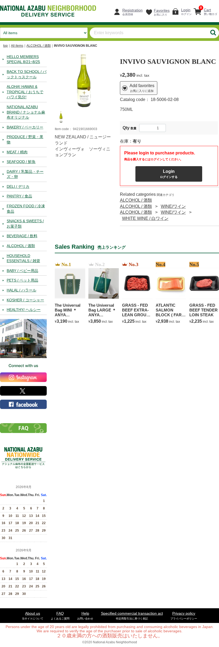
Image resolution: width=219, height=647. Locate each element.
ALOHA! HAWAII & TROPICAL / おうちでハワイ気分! (25, 91)
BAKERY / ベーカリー (25, 127)
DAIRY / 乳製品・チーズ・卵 (25, 174)
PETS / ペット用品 (22, 280)
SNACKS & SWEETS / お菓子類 (25, 223)
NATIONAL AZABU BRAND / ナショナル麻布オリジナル (26, 111)
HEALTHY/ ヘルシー (24, 309)
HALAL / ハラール (21, 290)
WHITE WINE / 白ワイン (145, 218)
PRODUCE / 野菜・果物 (25, 139)
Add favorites (142, 87)
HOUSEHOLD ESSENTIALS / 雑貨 (23, 258)
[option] (83, 80)
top (5, 46)
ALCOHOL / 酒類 (38, 46)
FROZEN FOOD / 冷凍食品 (26, 208)
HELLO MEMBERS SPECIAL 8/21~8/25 (23, 59)
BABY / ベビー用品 (22, 270)
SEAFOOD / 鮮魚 (21, 161)
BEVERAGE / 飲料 (22, 236)
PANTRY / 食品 (19, 196)
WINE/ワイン (173, 206)
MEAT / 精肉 (17, 152)
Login (169, 173)
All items (17, 46)
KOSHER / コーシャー (25, 300)
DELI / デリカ (18, 186)
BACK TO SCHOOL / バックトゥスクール (26, 74)
